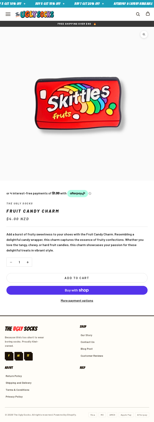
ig (18, 355)
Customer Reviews (92, 355)
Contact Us (87, 342)
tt (28, 355)
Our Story (86, 335)
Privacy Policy (14, 396)
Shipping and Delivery (18, 382)
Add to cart (77, 278)
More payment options (77, 300)
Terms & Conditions (17, 389)
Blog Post (87, 348)
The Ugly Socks (19, 203)
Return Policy (14, 376)
